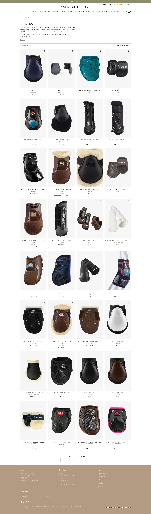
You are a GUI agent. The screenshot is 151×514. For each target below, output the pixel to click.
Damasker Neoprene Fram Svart (89, 292)
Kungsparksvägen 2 (27, 473)
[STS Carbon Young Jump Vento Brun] (61, 319)
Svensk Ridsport (36, 506)
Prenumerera (48, 496)
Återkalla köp (102, 477)
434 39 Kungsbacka (27, 476)
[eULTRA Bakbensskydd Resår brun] (118, 270)
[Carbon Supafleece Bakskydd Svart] (33, 420)
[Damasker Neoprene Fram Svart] (90, 270)
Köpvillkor (101, 483)
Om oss (100, 486)
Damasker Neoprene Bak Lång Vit (117, 240)
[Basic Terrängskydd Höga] (61, 218)
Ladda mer (75, 460)
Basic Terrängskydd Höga (61, 240)
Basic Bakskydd (33, 90)
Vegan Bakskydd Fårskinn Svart (33, 341)
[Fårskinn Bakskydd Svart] (33, 371)
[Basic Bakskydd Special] (61, 118)
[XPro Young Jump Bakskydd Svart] (33, 167)
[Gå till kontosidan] (126, 11)
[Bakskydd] (61, 68)
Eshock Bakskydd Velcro (33, 140)
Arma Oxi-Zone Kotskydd (61, 392)
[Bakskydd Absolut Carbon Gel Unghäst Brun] (90, 420)
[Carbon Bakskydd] (118, 68)
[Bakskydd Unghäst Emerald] (90, 68)
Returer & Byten (103, 473)
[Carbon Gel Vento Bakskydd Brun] (33, 270)
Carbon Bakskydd (117, 90)
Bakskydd (61, 90)
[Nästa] (85, 1)
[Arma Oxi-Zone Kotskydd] (61, 371)
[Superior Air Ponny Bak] (61, 420)
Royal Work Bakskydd (117, 140)
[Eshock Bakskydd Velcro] (33, 118)
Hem (21, 18)
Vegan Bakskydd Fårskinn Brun (89, 341)
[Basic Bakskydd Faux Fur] (90, 167)
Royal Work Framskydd (89, 140)
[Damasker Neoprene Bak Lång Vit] (118, 218)
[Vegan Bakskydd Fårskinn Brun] (90, 319)
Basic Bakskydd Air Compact (61, 292)
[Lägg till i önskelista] (44, 51)
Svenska (114, 4)
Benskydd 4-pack (89, 240)
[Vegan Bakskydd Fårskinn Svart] (33, 319)
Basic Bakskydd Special (61, 140)
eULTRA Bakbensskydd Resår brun (117, 292)
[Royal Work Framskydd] (90, 118)
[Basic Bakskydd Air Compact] (61, 270)
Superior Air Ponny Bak (61, 442)
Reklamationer (102, 480)
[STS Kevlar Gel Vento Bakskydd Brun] (61, 167)
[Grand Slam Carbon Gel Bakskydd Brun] (33, 218)
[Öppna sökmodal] (21, 11)
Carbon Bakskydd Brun (117, 189)
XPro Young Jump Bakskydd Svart (33, 189)
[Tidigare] (66, 1)
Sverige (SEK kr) (125, 4)
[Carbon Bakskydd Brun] (118, 167)
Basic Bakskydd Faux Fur (89, 189)
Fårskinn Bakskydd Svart (33, 392)
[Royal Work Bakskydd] (118, 118)
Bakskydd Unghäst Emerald (89, 90)
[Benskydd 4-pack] (90, 218)
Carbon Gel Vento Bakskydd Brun (33, 292)
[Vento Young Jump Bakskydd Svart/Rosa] (118, 420)
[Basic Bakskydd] (33, 68)
